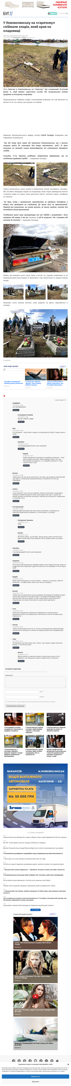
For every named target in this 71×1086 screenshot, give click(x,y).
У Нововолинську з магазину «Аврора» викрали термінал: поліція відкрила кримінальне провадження (13, 753)
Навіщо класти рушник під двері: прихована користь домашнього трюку (29, 886)
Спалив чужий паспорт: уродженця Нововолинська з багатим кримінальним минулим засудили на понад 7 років (56, 753)
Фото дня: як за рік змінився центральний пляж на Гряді (25, 859)
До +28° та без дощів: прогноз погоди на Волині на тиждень (24, 843)
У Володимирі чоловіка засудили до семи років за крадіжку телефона (13, 729)
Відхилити (35, 1081)
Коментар (9, 675)
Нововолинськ (16, 37)
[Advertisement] (35, 120)
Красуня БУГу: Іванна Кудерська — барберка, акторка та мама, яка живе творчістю (35, 870)
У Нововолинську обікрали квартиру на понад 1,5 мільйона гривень (56, 729)
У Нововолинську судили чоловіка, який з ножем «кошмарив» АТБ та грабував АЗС (34, 752)
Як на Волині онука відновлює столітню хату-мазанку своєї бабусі (26, 880)
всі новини (35, 910)
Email (42, 697)
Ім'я (41, 691)
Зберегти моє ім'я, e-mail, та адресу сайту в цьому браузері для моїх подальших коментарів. (31, 701)
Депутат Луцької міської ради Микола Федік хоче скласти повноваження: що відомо (33, 848)
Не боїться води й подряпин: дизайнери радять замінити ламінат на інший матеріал (33, 864)
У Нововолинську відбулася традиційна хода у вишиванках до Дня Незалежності (33, 853)
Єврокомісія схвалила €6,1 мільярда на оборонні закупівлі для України (28, 905)
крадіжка (23, 37)
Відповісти (16, 410)
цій (59, 1071)
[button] (68, 1064)
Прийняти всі (35, 1076)
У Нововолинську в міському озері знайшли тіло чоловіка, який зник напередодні (33, 875)
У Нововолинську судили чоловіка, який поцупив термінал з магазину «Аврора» (34, 730)
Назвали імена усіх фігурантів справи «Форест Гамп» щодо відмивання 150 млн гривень (35, 837)
